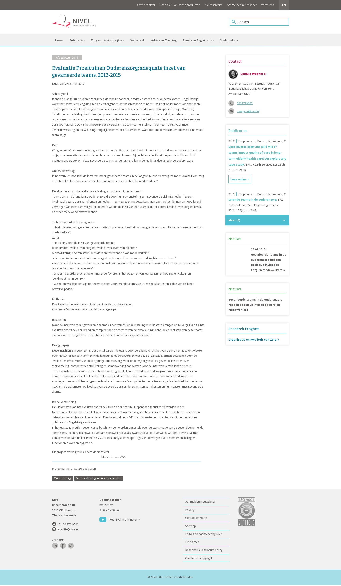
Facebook (63, 546)
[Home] (76, 22)
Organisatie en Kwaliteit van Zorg (252, 339)
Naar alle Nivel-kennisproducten (179, 5)
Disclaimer (192, 542)
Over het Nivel (146, 5)
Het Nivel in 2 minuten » (124, 519)
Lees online (238, 179)
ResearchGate (71, 546)
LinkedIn (55, 546)
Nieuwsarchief (213, 5)
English (284, 5)
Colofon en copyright (198, 558)
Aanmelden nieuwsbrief (242, 5)
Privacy (189, 510)
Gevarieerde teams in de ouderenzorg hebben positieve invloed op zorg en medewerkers (255, 305)
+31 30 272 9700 (68, 524)
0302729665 (245, 103)
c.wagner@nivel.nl (248, 111)
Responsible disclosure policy (203, 550)
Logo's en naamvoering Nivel (204, 534)
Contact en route (196, 518)
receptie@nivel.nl (67, 529)
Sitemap (190, 526)
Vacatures (267, 5)
